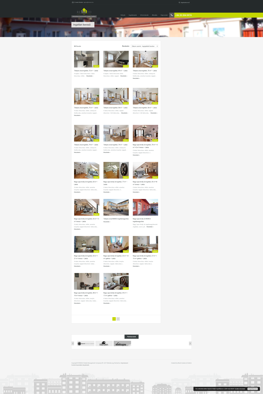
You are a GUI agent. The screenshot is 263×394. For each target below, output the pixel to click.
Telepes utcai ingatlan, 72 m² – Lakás (86, 70)
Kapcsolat (164, 15)
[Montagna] (122, 343)
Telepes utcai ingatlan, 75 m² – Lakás (145, 70)
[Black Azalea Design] (86, 343)
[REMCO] (84, 11)
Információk (144, 15)
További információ (240, 388)
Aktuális (154, 15)
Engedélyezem (252, 389)
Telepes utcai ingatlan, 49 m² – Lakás (115, 70)
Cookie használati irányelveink (80, 365)
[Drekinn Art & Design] (104, 343)
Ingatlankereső (185, 2)
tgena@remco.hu (88, 2)
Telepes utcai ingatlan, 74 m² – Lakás (86, 145)
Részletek (89, 76)
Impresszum (124, 363)
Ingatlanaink (133, 15)
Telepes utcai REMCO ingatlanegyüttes (116, 219)
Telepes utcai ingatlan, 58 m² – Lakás (115, 108)
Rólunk (123, 15)
